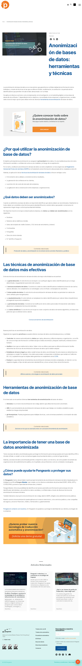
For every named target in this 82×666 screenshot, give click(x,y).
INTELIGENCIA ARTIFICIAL (18, 591)
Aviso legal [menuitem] (72, 662)
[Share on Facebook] (51, 39)
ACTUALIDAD (8, 589)
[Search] (71, 4)
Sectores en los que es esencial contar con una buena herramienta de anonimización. (41, 428)
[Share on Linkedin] (57, 39)
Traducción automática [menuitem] (42, 632)
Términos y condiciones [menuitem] (61, 662)
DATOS (6, 591)
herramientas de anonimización (50, 99)
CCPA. (56, 356)
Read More (7, 608)
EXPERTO (14, 589)
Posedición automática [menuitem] (42, 635)
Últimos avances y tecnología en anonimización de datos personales (41, 374)
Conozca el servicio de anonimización (41, 320)
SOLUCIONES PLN (21, 589)
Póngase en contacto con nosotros (14, 509)
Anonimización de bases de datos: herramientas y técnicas (20, 21)
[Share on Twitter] (54, 39)
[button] (79, 5)
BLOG (9, 591)
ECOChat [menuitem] (38, 638)
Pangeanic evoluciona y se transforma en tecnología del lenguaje (39, 575)
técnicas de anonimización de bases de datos (36, 172)
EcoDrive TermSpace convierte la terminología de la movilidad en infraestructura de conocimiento (15, 595)
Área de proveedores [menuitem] (41, 645)
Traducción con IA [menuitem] (41, 629)
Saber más (7, 639)
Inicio (3, 21)
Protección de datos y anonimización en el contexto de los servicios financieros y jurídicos (41, 251)
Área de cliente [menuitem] (40, 641)
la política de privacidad (70, 638)
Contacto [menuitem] (38, 648)
